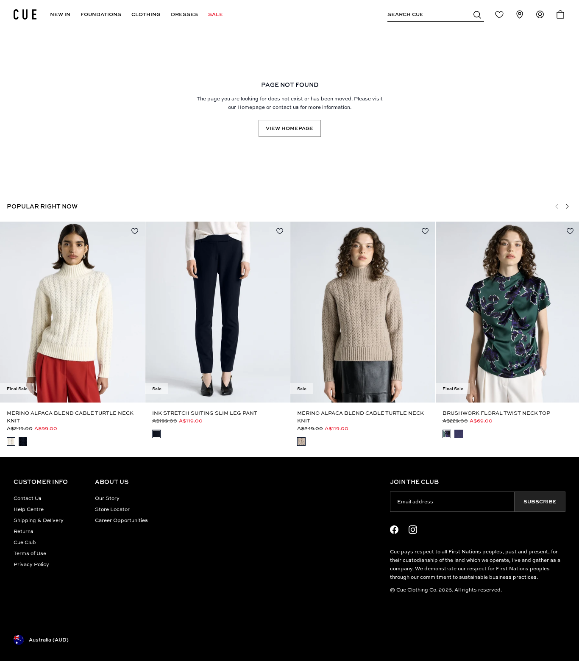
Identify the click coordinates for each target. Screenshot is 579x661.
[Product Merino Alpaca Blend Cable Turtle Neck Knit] (72, 312)
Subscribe (540, 501)
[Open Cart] (560, 14)
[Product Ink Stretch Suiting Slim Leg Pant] (217, 312)
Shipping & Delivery (39, 520)
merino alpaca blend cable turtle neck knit (70, 416)
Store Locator (112, 509)
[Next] (567, 206)
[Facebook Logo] (394, 529)
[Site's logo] (25, 14)
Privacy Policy (31, 564)
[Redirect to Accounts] (540, 14)
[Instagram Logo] (413, 529)
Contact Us (28, 498)
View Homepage (290, 128)
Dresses (184, 14)
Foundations (101, 14)
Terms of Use (30, 553)
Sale (215, 14)
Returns (23, 531)
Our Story (107, 498)
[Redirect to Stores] (520, 14)
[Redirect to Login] (499, 14)
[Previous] (557, 206)
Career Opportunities (121, 520)
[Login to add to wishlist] (135, 231)
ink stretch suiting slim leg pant (204, 413)
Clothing (146, 14)
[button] (477, 14)
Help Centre (29, 509)
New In (60, 14)
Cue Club (25, 542)
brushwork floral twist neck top (496, 413)
